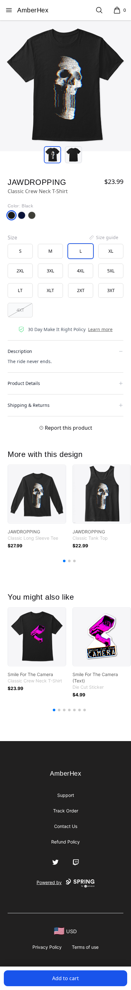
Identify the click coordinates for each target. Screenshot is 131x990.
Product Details (24, 383)
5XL (110, 271)
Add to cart (65, 978)
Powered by (49, 882)
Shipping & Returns (29, 405)
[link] (37, 494)
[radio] (20, 251)
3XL (50, 271)
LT (20, 290)
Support (65, 795)
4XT (20, 310)
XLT (50, 290)
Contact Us (65, 826)
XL (110, 251)
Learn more (100, 329)
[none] (103, 237)
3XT (111, 290)
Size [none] (12, 237)
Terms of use (85, 947)
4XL (80, 271)
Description (20, 351)
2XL (20, 271)
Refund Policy (65, 841)
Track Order (65, 810)
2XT (81, 290)
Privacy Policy (47, 947)
